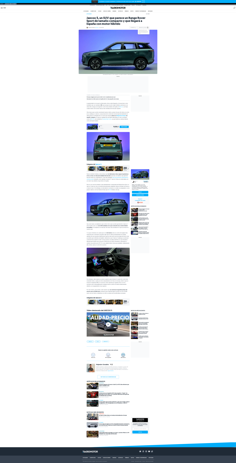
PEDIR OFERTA (124, 126)
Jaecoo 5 (98, 164)
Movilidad (150, 11)
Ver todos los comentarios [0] (108, 377)
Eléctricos (120, 11)
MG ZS (121, 106)
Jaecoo (90, 341)
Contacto (132, 461)
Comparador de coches (140, 200)
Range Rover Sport (121, 115)
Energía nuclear (127, 5)
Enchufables (102, 431)
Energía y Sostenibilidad (140, 11)
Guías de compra (107, 11)
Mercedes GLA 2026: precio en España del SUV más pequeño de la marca (103, 99)
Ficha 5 (140, 192)
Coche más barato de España (117, 5)
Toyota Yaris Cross (107, 119)
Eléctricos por (7, 3)
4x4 (106, 5)
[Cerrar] (148, 30)
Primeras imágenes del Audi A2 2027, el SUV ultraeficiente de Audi (101, 97)
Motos (131, 11)
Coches (99, 11)
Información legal (138, 461)
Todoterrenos (92, 5)
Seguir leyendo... (111, 370)
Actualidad (86, 11)
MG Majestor (138, 5)
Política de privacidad (149, 461)
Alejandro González (91, 27)
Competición (93, 11)
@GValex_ (97, 27)
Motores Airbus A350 (100, 5)
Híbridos (127, 11)
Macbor (133, 5)
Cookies (143, 461)
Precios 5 (140, 199)
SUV (109, 5)
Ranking (114, 11)
